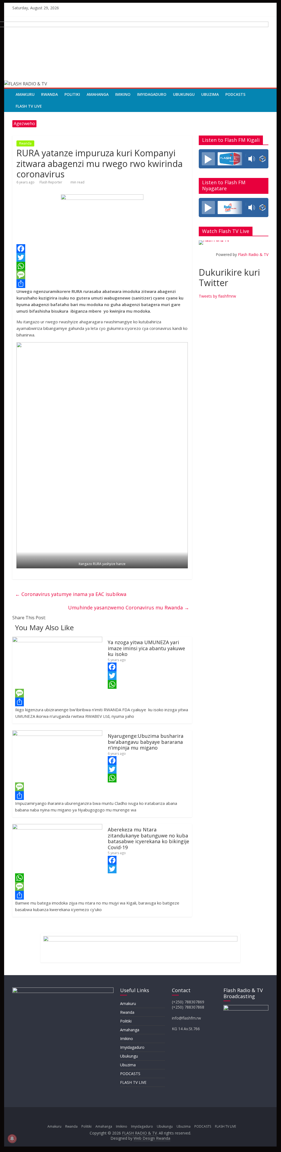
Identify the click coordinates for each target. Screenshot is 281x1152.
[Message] (102, 274)
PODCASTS (235, 94)
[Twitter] (102, 257)
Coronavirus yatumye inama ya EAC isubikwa (70, 594)
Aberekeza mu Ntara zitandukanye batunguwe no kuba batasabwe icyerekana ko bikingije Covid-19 (148, 838)
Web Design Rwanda (152, 1138)
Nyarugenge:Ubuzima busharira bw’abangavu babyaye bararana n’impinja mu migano (145, 742)
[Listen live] (208, 158)
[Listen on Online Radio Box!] (262, 158)
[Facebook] (102, 248)
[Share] (102, 283)
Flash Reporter (50, 182)
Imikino (122, 94)
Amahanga (98, 94)
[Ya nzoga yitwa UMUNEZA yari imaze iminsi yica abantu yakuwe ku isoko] (57, 640)
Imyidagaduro (151, 94)
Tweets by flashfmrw (217, 296)
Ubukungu (184, 94)
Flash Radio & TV (253, 254)
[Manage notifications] (12, 1138)
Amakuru (25, 94)
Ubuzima (210, 94)
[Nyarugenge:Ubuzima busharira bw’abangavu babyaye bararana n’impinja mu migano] (57, 734)
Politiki (72, 94)
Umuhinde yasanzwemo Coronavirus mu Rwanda (128, 607)
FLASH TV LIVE (29, 106)
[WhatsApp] (102, 266)
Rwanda (49, 94)
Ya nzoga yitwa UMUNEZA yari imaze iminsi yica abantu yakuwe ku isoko (146, 648)
